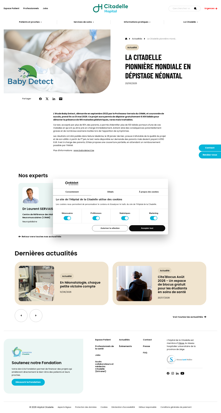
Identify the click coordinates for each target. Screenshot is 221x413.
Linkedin (177, 373)
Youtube (182, 373)
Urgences (209, 8)
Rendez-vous (210, 155)
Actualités (137, 38)
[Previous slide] (21, 315)
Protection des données (86, 407)
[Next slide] (36, 315)
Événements (125, 346)
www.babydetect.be (84, 150)
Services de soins (83, 22)
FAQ (145, 353)
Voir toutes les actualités (188, 317)
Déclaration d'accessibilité (123, 407)
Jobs (45, 8)
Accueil (126, 39)
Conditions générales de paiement (176, 407)
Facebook (40, 99)
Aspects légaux (64, 407)
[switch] (96, 218)
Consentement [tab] (72, 192)
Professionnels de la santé (104, 347)
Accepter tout (147, 228)
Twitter (47, 99)
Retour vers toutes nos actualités (41, 236)
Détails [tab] (110, 192)
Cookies (104, 407)
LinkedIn (54, 99)
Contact (209, 148)
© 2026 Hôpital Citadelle (41, 407)
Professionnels (31, 8)
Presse (146, 346)
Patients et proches (29, 22)
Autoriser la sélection (110, 228)
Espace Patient (11, 8)
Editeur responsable (147, 407)
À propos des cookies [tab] (149, 192)
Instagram (172, 373)
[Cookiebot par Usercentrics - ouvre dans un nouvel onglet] (67, 183)
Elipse (181, 343)
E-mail (60, 99)
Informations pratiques (136, 22)
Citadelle (110, 8)
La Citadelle (189, 22)
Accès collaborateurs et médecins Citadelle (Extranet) (104, 367)
